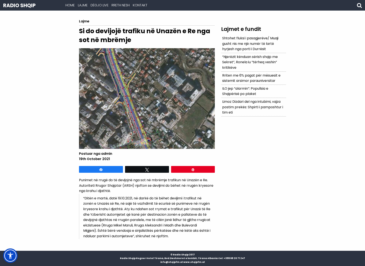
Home (70, 5)
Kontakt (140, 5)
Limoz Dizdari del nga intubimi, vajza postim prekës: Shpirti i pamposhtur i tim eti (252, 107)
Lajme (83, 5)
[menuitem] (70, 5)
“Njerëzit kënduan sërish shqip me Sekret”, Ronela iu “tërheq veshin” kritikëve (250, 62)
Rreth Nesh (121, 5)
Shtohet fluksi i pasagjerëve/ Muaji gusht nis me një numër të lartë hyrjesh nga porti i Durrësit (250, 43)
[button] (10, 256)
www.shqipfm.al (194, 262)
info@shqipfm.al (171, 262)
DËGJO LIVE (100, 5)
